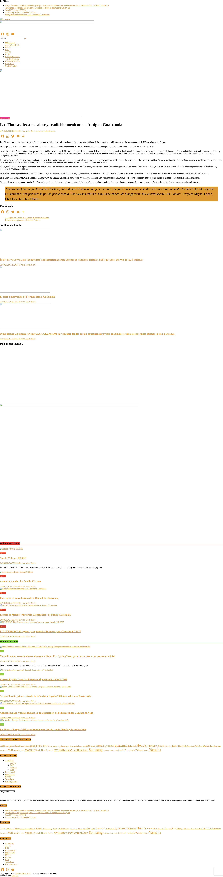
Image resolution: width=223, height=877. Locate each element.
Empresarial (5, 118)
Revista (8, 777)
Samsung (96, 750)
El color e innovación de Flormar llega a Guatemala (27, 296)
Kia (174, 745)
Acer (2, 745)
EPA (88, 746)
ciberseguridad (74, 746)
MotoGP (30, 750)
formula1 (101, 745)
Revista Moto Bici (26, 131)
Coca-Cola (82, 746)
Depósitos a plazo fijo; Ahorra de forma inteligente (27, 218)
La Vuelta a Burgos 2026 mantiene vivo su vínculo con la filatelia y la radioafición (43, 729)
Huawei (150, 745)
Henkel (132, 746)
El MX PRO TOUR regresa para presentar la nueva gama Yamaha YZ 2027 (40, 631)
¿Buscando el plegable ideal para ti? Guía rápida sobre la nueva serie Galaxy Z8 (37, 8)
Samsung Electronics (110, 750)
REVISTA (9, 63)
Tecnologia (130, 750)
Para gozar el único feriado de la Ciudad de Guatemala (27, 15)
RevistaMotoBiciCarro (75, 750)
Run (12, 770)
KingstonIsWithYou (194, 746)
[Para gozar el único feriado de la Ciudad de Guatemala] (23, 589)
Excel (93, 746)
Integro (168, 746)
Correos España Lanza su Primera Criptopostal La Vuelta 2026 (33, 679)
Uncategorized (11, 781)
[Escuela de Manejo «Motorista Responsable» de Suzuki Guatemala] (28, 605)
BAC (12, 746)
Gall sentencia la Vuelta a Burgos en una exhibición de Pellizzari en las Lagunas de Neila (46, 712)
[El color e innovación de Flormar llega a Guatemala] (25, 292)
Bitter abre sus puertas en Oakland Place (23, 220)
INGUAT (161, 746)
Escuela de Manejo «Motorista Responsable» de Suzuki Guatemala (35, 614)
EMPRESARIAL (12, 57)
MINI (22, 750)
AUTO (8, 52)
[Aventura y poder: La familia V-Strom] (16, 572)
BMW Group (47, 746)
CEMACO (66, 746)
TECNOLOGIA (12, 59)
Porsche (50, 750)
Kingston (181, 745)
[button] (2, 535)
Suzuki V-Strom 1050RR (15, 10)
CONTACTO (11, 66)
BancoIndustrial (25, 746)
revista (58, 750)
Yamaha (155, 750)
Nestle (38, 750)
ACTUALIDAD (12, 45)
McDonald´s (3, 750)
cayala (60, 746)
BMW (39, 745)
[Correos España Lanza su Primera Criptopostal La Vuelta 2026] (26, 670)
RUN (7, 54)
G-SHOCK (110, 746)
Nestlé (44, 750)
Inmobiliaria (10, 774)
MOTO (8, 47)
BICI (7, 50)
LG (204, 746)
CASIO (55, 746)
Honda (141, 745)
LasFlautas (50, 131)
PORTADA (10, 43)
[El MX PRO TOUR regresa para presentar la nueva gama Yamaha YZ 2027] (32, 622)
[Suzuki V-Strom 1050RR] (11, 549)
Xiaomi (146, 750)
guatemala (122, 745)
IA (156, 746)
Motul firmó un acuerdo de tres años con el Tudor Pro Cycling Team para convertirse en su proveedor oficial (57, 656)
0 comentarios (40, 131)
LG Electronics (213, 746)
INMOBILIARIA (12, 61)
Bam (16, 746)
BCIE (33, 746)
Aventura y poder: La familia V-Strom (20, 12)
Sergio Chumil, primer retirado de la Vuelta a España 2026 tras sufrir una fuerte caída (45, 696)
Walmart (139, 750)
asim (7, 746)
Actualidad (9, 760)
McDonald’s (14, 750)
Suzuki (121, 750)
